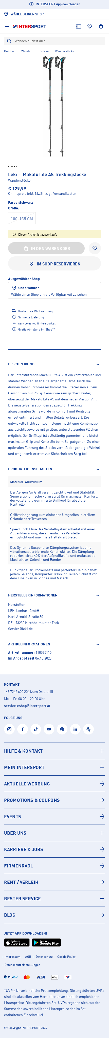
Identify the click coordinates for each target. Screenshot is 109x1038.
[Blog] (54, 915)
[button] (54, 364)
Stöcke (44, 51)
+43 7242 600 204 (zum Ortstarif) (28, 691)
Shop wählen (29, 288)
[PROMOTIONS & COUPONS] (54, 800)
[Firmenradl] (54, 866)
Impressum (13, 957)
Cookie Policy (66, 957)
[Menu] (7, 26)
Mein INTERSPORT (24, 767)
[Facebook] (22, 729)
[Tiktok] (35, 729)
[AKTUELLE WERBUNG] (54, 784)
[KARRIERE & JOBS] (54, 849)
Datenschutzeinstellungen (22, 965)
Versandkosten (64, 193)
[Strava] (88, 729)
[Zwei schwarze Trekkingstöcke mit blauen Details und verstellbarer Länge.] (54, 106)
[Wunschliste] (90, 26)
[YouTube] (49, 729)
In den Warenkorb (50, 248)
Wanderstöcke (64, 51)
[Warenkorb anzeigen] (101, 26)
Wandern (27, 51)
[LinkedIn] (75, 729)
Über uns (15, 833)
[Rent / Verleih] (54, 882)
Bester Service (22, 898)
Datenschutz (44, 957)
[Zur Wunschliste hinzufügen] (95, 248)
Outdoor (9, 51)
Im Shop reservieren (59, 263)
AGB (28, 957)
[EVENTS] (54, 816)
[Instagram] (9, 729)
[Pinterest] (62, 729)
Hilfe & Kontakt (23, 751)
